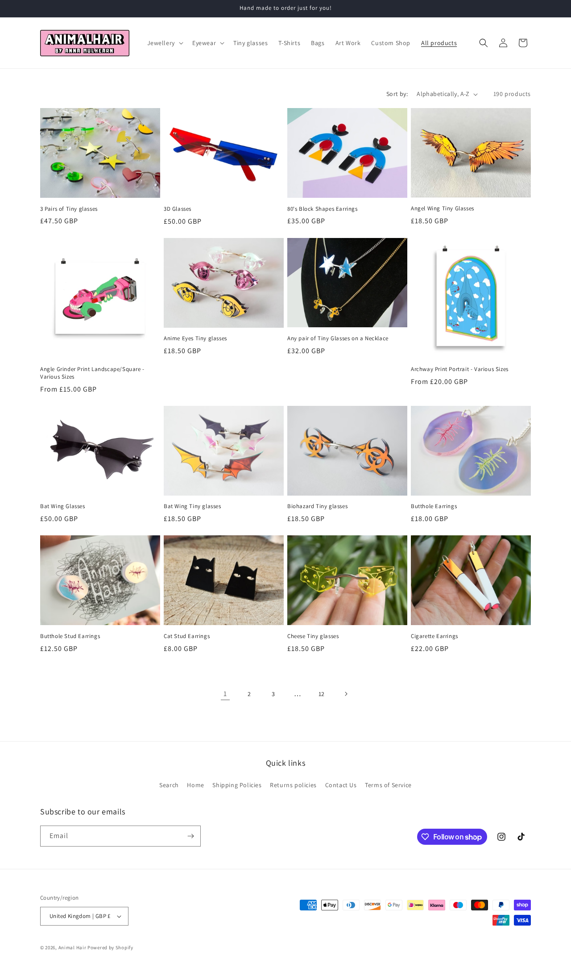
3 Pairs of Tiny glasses (69, 209)
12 (322, 694)
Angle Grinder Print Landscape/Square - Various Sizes (92, 373)
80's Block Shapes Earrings (322, 209)
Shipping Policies (236, 785)
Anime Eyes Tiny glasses (195, 338)
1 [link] (225, 693)
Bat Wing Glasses (62, 506)
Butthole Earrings (434, 506)
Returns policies (293, 785)
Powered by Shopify (110, 947)
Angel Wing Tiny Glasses (442, 208)
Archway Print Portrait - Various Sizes (460, 369)
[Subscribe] (190, 836)
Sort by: (397, 94)
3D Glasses (177, 209)
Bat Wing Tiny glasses (192, 506)
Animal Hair (72, 947)
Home (195, 785)
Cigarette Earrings (434, 636)
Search (169, 785)
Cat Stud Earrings (187, 636)
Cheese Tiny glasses (313, 636)
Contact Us (341, 785)
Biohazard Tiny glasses (317, 506)
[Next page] (346, 694)
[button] (164, 42)
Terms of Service (388, 785)
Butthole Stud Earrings (70, 636)
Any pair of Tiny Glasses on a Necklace (338, 338)
